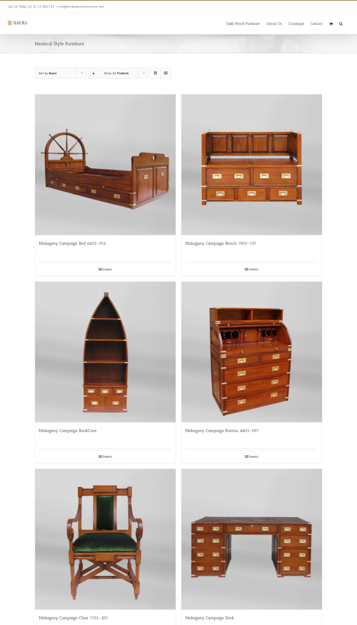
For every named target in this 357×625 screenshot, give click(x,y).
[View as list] (166, 73)
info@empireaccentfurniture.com (81, 6)
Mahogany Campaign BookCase (68, 430)
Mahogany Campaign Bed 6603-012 (72, 243)
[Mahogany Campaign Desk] (251, 539)
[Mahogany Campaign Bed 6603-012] (105, 164)
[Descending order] (94, 73)
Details (107, 269)
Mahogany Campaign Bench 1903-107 (220, 243)
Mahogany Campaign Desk (209, 617)
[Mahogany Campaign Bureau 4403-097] (251, 352)
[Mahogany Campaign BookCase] (105, 352)
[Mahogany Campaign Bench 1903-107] (251, 164)
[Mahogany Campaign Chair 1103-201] (105, 539)
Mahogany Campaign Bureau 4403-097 (222, 430)
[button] (341, 23)
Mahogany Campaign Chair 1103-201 (73, 617)
